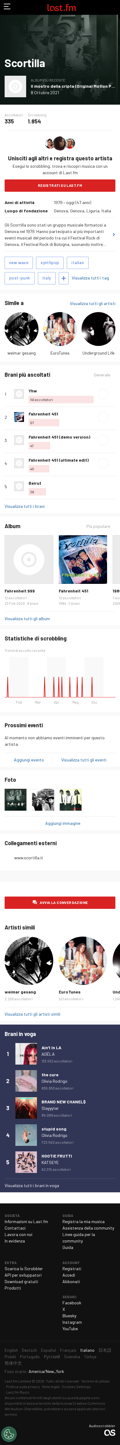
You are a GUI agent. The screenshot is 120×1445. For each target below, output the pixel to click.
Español (48, 1350)
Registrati (71, 1268)
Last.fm (61, 7)
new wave (18, 262)
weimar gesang (21, 352)
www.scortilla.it (28, 857)
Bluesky (69, 1315)
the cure (50, 1074)
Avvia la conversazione (64, 902)
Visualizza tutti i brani (25, 506)
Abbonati (71, 1281)
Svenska (72, 1356)
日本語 (104, 1350)
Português (30, 1356)
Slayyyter (50, 1108)
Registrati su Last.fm (60, 185)
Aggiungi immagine (62, 823)
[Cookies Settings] (9, 1434)
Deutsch (29, 1350)
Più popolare (98, 526)
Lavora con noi (18, 1234)
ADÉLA (48, 1054)
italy (46, 277)
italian (77, 262)
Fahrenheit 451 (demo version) (59, 437)
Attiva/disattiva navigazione (7, 7)
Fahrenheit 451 (43, 413)
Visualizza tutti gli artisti (92, 303)
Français (68, 1350)
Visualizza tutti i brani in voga (32, 1185)
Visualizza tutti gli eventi (83, 759)
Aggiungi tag (64, 278)
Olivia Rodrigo (54, 1081)
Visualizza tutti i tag (90, 277)
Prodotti (13, 1287)
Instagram (72, 1322)
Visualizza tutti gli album (27, 618)
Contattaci (15, 1227)
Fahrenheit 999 (20, 590)
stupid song (54, 1128)
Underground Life (98, 352)
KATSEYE (50, 1162)
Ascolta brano (103, 394)
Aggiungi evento (29, 759)
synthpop (50, 262)
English (11, 1350)
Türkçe (90, 1356)
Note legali (51, 1386)
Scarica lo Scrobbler (24, 1268)
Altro (113, 394)
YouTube (70, 1328)
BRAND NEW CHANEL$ (64, 1101)
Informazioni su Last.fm (26, 1221)
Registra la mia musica (83, 1221)
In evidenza (15, 1240)
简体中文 (13, 1363)
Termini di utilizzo (95, 1381)
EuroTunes (60, 352)
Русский (52, 1356)
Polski (10, 1356)
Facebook (71, 1302)
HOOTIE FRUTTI (57, 1155)
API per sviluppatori (23, 1275)
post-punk (19, 277)
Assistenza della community (88, 1227)
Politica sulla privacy (23, 1386)
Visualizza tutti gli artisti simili (32, 1014)
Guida (67, 1247)
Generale (102, 375)
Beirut (35, 483)
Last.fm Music (18, 1392)
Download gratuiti (21, 1281)
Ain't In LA (51, 1047)
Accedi (68, 1275)
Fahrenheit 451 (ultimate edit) (59, 460)
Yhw (33, 390)
